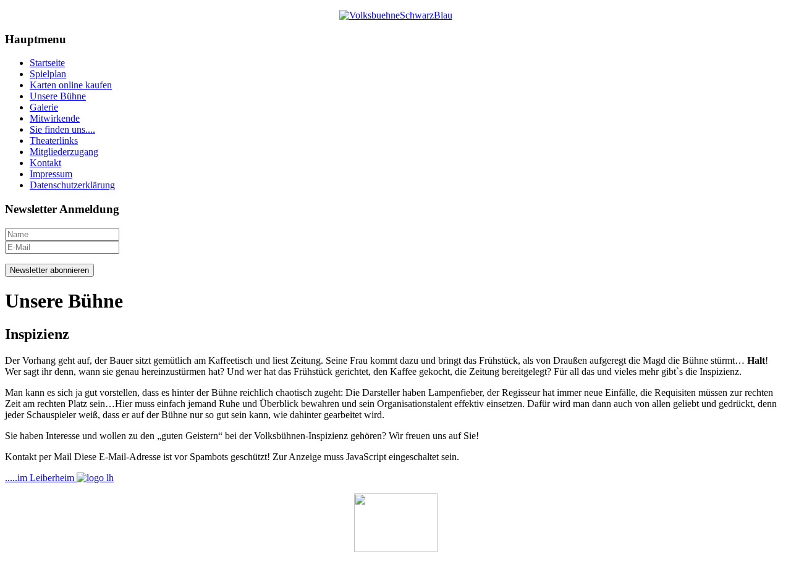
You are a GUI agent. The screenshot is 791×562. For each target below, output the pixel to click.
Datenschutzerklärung (72, 185)
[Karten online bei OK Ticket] (395, 522)
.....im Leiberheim (41, 477)
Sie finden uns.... (62, 129)
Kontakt (45, 162)
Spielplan (48, 74)
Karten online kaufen (71, 85)
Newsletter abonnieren (49, 270)
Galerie (44, 107)
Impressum (51, 174)
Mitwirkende (55, 118)
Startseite (47, 62)
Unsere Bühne (58, 96)
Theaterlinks (54, 140)
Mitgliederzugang (64, 151)
